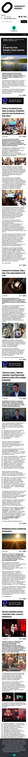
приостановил (6, 299)
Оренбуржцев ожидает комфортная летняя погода (14, 529)
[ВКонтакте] (19, 95)
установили (11, 450)
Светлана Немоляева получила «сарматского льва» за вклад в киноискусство (12, 614)
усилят (19, 140)
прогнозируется (11, 555)
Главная (5, 39)
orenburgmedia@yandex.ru (9, 18)
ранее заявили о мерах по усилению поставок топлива (11, 517)
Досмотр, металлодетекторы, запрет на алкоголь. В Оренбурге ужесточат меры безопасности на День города (13, 112)
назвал (15, 249)
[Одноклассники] (21, 95)
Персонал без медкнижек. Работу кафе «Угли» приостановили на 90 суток (13, 272)
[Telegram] (22, 95)
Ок (14, 755)
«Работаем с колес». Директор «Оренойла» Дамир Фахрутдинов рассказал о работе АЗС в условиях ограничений (14, 376)
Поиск (24, 21)
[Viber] (25, 95)
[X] (24, 95)
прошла (18, 642)
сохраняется (19, 401)
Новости (11, 39)
